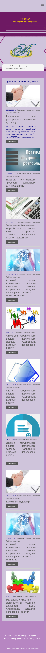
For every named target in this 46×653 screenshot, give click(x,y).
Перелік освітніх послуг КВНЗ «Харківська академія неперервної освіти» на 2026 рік (21, 233)
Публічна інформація (18, 66)
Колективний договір (18, 501)
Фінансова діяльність (28, 225)
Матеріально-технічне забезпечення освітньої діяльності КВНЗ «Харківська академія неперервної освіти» (21, 606)
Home (7, 66)
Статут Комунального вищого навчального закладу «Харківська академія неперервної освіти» (21, 397)
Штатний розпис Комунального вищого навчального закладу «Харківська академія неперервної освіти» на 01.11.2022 (21, 552)
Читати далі (12, 141)
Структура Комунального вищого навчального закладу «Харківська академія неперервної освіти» (21, 342)
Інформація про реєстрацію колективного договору (21, 119)
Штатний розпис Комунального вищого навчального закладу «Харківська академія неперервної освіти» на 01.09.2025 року (21, 288)
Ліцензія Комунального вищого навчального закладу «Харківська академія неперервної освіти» (21, 449)
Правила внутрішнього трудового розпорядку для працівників (21, 182)
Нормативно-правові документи (28, 110)
